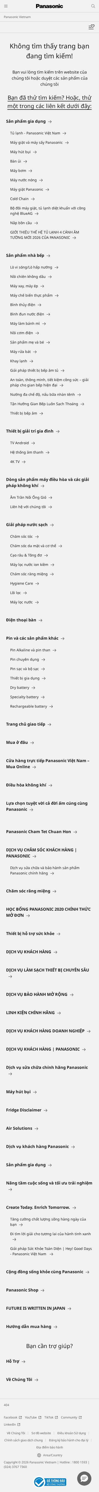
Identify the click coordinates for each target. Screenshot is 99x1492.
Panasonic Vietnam (17, 17)
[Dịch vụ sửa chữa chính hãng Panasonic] (49, 1073)
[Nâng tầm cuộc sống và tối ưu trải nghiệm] (49, 1189)
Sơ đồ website (41, 1433)
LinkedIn (10, 1424)
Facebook (10, 1417)
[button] (84, 1478)
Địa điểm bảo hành (49, 1447)
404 (6, 1405)
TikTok (48, 1417)
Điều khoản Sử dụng (71, 1433)
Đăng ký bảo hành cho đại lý (68, 1440)
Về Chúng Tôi (16, 1433)
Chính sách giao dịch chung (23, 1440)
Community (69, 1417)
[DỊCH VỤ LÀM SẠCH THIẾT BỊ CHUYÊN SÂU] (49, 976)
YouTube (31, 1417)
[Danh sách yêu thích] (91, 27)
